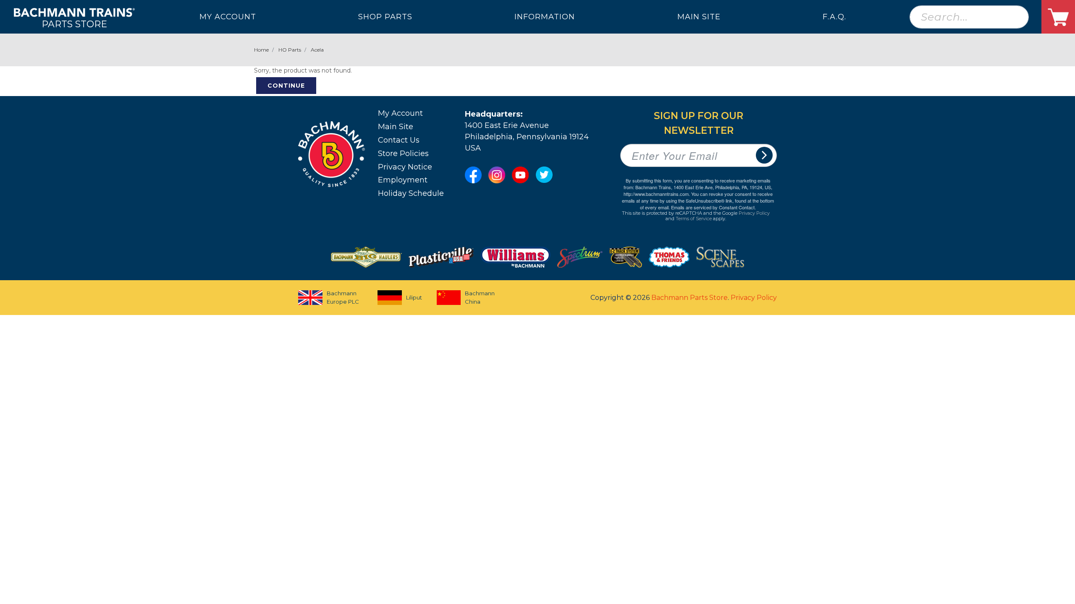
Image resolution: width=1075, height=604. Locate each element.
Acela (317, 50)
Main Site (395, 126)
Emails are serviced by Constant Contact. (713, 207)
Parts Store (74, 23)
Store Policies (403, 153)
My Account (400, 113)
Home (261, 50)
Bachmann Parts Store (689, 298)
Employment (402, 180)
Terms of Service (694, 218)
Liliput (414, 297)
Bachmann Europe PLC (343, 297)
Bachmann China (480, 297)
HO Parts (289, 50)
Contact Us (399, 140)
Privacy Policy (754, 213)
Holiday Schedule (411, 193)
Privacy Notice (405, 167)
